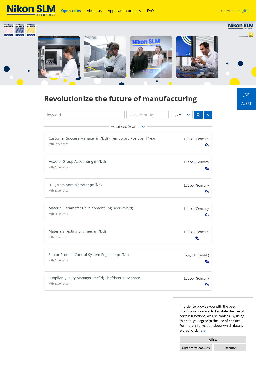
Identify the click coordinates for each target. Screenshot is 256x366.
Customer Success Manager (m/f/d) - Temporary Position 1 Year (102, 138)
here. (202, 330)
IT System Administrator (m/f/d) (75, 184)
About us (94, 10)
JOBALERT (246, 99)
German (227, 11)
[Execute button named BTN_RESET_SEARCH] (208, 115)
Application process (124, 10)
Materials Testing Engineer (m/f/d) (77, 231)
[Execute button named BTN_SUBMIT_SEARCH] (198, 115)
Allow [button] (213, 340)
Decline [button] (230, 348)
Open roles (71, 10)
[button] (128, 126)
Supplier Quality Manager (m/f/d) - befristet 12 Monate (94, 277)
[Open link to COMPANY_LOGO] (31, 10)
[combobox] (180, 115)
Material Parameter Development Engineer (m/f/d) (91, 208)
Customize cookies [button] (196, 348)
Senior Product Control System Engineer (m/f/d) (89, 254)
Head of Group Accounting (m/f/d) (77, 161)
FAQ (150, 10)
